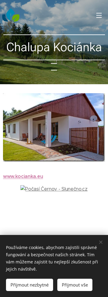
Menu (99, 15)
